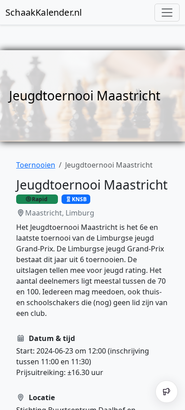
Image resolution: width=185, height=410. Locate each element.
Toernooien (35, 165)
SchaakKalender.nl (43, 12)
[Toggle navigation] (167, 13)
